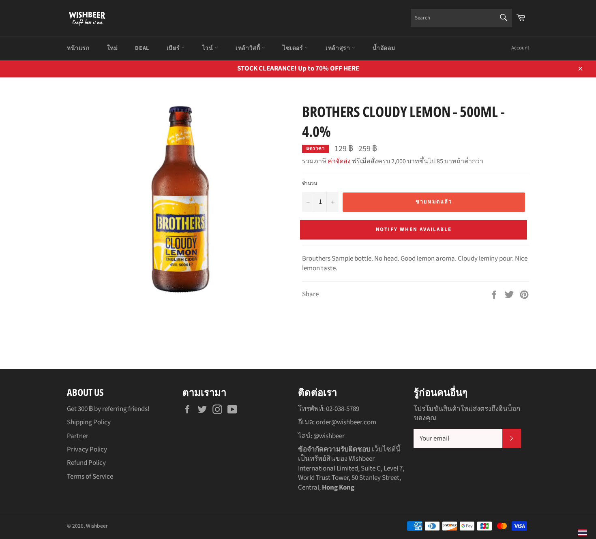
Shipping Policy (89, 422)
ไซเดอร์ (293, 48)
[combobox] (461, 18)
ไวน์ (208, 48)
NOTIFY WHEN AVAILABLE (414, 229)
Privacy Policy (87, 449)
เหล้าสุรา (339, 48)
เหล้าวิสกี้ (249, 48)
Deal (142, 48)
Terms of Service (90, 476)
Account (520, 47)
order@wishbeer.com (346, 422)
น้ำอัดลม (384, 48)
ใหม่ (112, 48)
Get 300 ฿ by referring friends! (108, 409)
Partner (77, 436)
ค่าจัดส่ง (339, 161)
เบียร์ (174, 48)
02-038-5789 (342, 409)
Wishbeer (97, 526)
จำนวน (309, 183)
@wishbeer (329, 436)
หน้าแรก (78, 48)
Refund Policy (86, 463)
